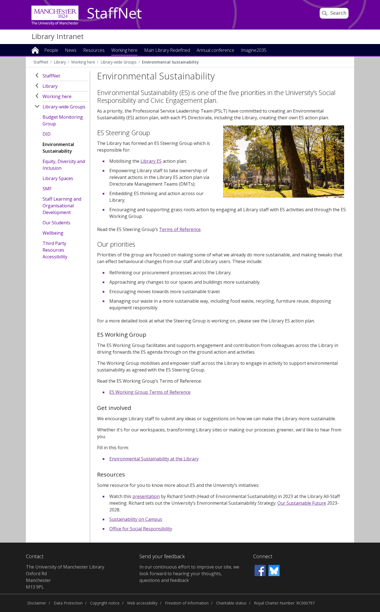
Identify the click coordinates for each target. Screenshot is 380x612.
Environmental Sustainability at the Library (154, 459)
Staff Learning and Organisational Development (62, 205)
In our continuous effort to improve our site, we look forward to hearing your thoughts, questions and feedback (189, 573)
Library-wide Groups (118, 62)
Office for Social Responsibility (140, 529)
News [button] (71, 50)
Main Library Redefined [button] (167, 50)
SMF (47, 189)
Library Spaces (58, 178)
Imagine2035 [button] (254, 50)
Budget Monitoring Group (63, 120)
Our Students (56, 223)
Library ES (151, 161)
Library (60, 62)
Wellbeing (53, 233)
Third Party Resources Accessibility (55, 250)
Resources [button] (94, 50)
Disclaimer (36, 603)
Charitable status (231, 603)
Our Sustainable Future (301, 503)
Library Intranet (57, 36)
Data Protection (68, 603)
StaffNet (114, 13)
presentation (146, 496)
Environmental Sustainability (170, 62)
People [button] (51, 50)
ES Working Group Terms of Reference (150, 392)
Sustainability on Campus (135, 519)
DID (47, 134)
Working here (83, 62)
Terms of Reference (180, 229)
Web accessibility (142, 603)
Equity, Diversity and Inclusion (64, 164)
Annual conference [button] (215, 50)
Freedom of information (187, 603)
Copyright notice (105, 603)
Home (35, 50)
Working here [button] (124, 50)
